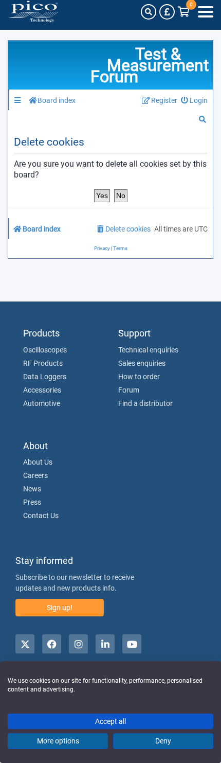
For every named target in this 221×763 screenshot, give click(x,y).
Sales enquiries (141, 363)
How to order (139, 376)
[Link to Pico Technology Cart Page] (184, 12)
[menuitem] (194, 101)
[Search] (148, 12)
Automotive (41, 403)
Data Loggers (44, 376)
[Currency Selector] (167, 12)
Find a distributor (145, 403)
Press (32, 502)
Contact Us (41, 515)
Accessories (42, 390)
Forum (128, 390)
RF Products (43, 363)
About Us (37, 462)
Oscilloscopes (45, 350)
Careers (35, 475)
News (32, 489)
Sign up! (59, 608)
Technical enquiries (148, 350)
